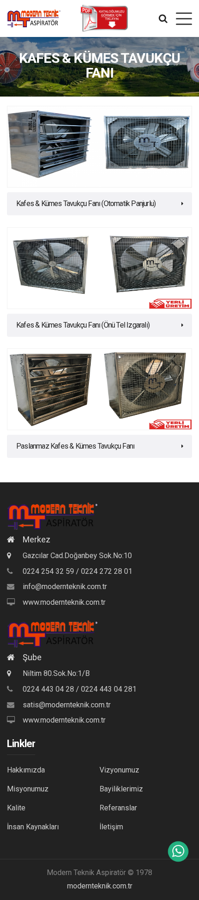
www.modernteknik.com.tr (64, 602)
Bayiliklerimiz (121, 788)
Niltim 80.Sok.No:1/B (55, 673)
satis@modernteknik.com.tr (67, 704)
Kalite (16, 807)
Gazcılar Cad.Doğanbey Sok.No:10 (76, 555)
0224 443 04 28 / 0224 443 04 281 (80, 689)
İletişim (111, 826)
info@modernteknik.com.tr (65, 586)
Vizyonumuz (119, 770)
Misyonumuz (28, 788)
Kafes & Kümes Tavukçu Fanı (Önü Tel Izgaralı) (82, 325)
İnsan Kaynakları (33, 826)
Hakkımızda (26, 770)
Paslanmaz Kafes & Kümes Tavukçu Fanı (75, 446)
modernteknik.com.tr (99, 886)
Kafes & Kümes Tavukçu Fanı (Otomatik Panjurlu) (85, 203)
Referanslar (118, 807)
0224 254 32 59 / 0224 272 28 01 (77, 571)
